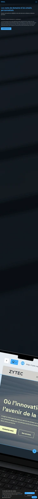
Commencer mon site (6, 28)
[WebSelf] (3, 2)
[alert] (19, 494)
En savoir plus (20, 494)
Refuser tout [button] (29, 495)
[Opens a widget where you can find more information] (34, 497)
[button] (13, 497)
